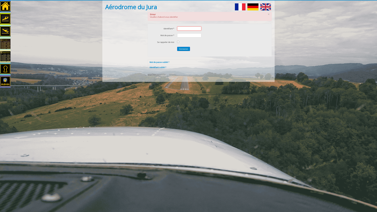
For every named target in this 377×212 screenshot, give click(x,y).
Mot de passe (167, 35)
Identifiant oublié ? (158, 67)
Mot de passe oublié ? (159, 62)
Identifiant (169, 28)
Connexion (183, 48)
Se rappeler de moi (165, 42)
